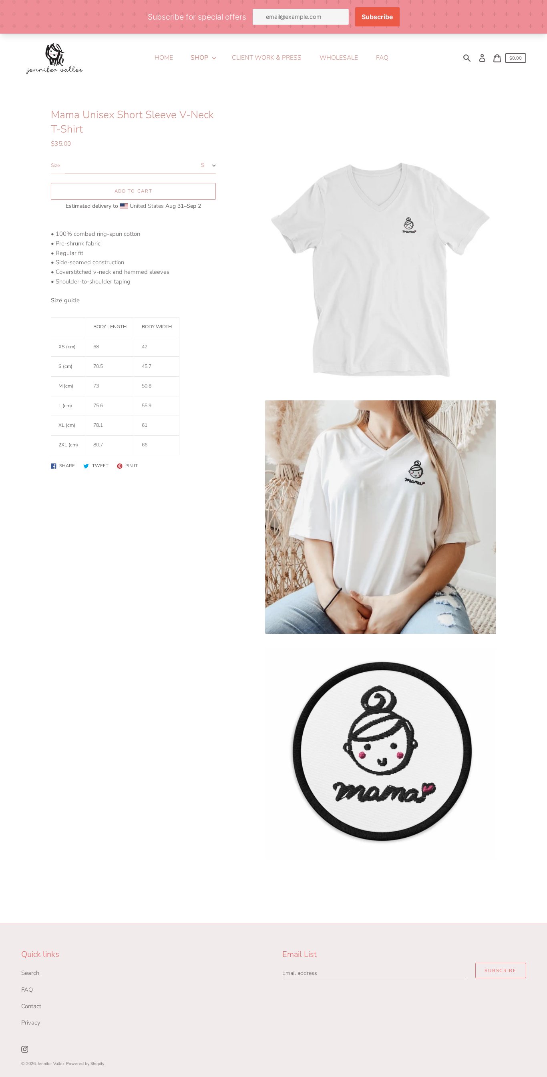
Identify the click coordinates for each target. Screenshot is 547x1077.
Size (55, 166)
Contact (31, 1006)
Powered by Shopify (85, 1064)
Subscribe (500, 971)
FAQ (27, 990)
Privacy (30, 1023)
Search (30, 973)
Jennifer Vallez (51, 1064)
